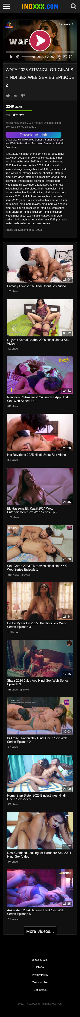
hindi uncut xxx (40, 215)
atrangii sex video (23, 184)
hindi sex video (30, 207)
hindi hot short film (32, 192)
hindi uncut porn (33, 211)
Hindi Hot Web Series (29, 139)
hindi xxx (19, 219)
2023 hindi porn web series (46, 161)
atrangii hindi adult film (37, 169)
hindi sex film (13, 207)
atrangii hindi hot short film (38, 173)
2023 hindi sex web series (21, 165)
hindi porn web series (54, 204)
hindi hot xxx (52, 200)
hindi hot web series (33, 196)
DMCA (40, 967)
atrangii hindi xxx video (31, 180)
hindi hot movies (47, 188)
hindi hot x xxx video (32, 200)
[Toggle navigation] (6, 6)
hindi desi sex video (24, 188)
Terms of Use (40, 982)
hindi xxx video (34, 219)
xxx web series (41, 223)
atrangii (18, 169)
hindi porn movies (30, 204)
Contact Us (40, 989)
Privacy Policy (40, 974)
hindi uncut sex (22, 215)
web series (20, 223)
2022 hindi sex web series (33, 157)
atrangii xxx (41, 184)
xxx (30, 223)
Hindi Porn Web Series (38, 143)
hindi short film (14, 211)
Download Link (33, 135)
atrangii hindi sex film (38, 177)
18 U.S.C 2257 (40, 959)
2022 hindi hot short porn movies (31, 153)
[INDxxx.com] (40, 6)
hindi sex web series (52, 207)
